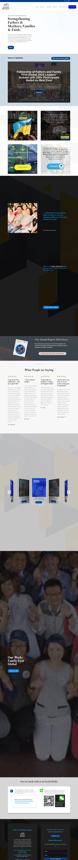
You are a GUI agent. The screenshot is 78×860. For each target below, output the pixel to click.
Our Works (49, 7)
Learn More (11, 500)
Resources (55, 7)
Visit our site (13, 671)
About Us (42, 7)
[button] (9, 492)
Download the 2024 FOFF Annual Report (52, 353)
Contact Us (55, 836)
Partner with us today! (51, 307)
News (37, 7)
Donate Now (72, 7)
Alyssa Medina (28, 83)
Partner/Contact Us (63, 7)
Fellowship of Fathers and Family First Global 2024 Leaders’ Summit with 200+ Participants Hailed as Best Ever (39, 76)
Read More (39, 92)
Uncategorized (44, 83)
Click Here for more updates (61, 58)
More (11, 47)
